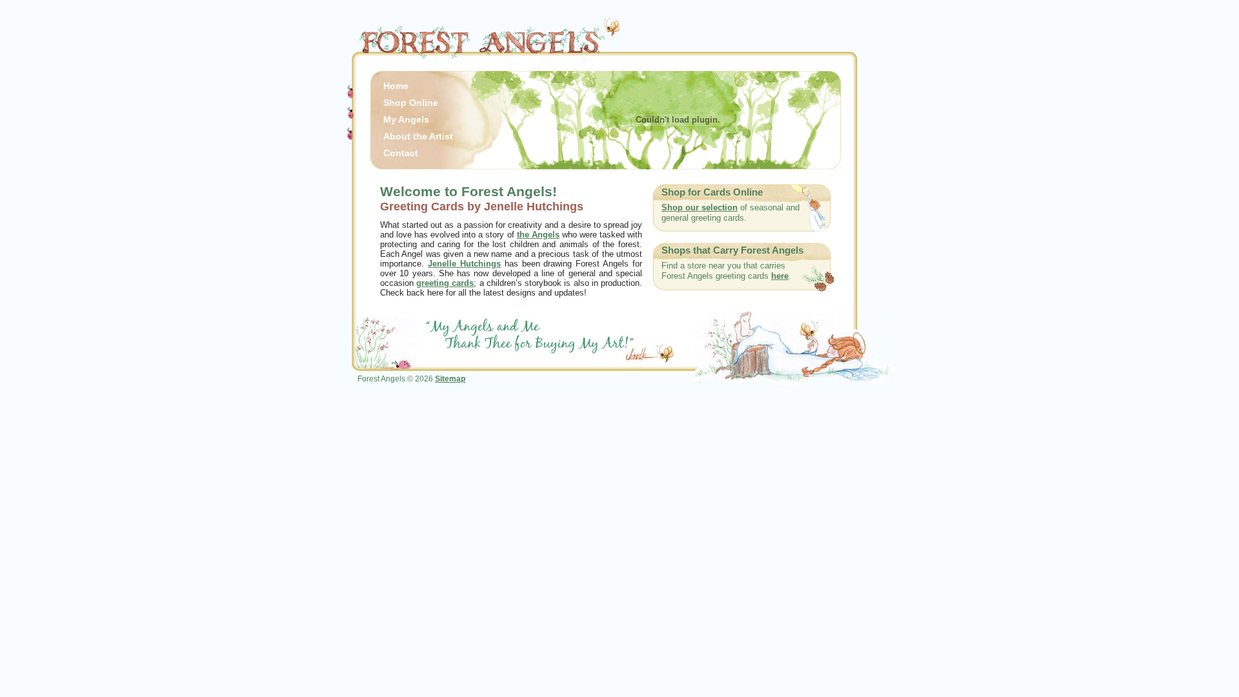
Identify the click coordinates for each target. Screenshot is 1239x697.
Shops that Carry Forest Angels (732, 250)
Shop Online (410, 102)
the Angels (538, 234)
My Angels (406, 119)
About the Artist (418, 136)
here (780, 276)
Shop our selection (699, 207)
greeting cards (445, 283)
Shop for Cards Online (712, 192)
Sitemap (450, 379)
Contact (400, 153)
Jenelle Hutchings (464, 263)
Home (395, 86)
